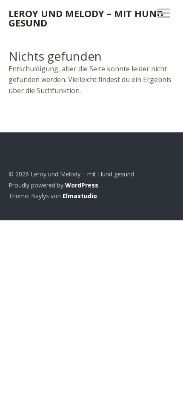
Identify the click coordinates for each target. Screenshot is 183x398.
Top (165, 196)
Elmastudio (80, 196)
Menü (163, 13)
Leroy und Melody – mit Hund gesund (86, 18)
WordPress (81, 185)
